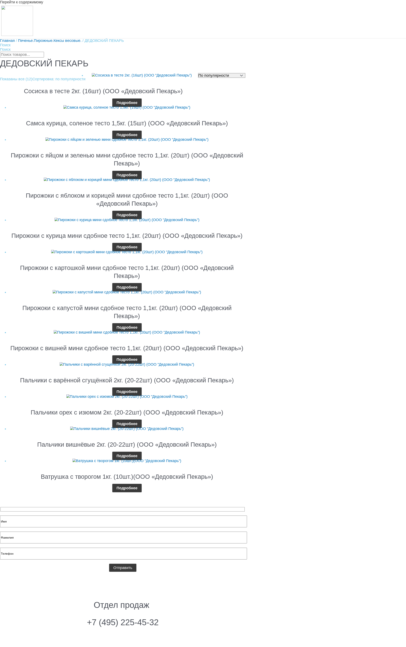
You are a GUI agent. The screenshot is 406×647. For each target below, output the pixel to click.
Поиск (5, 45)
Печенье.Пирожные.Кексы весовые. (49, 40)
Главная (7, 40)
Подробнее (127, 103)
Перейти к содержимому (21, 2)
